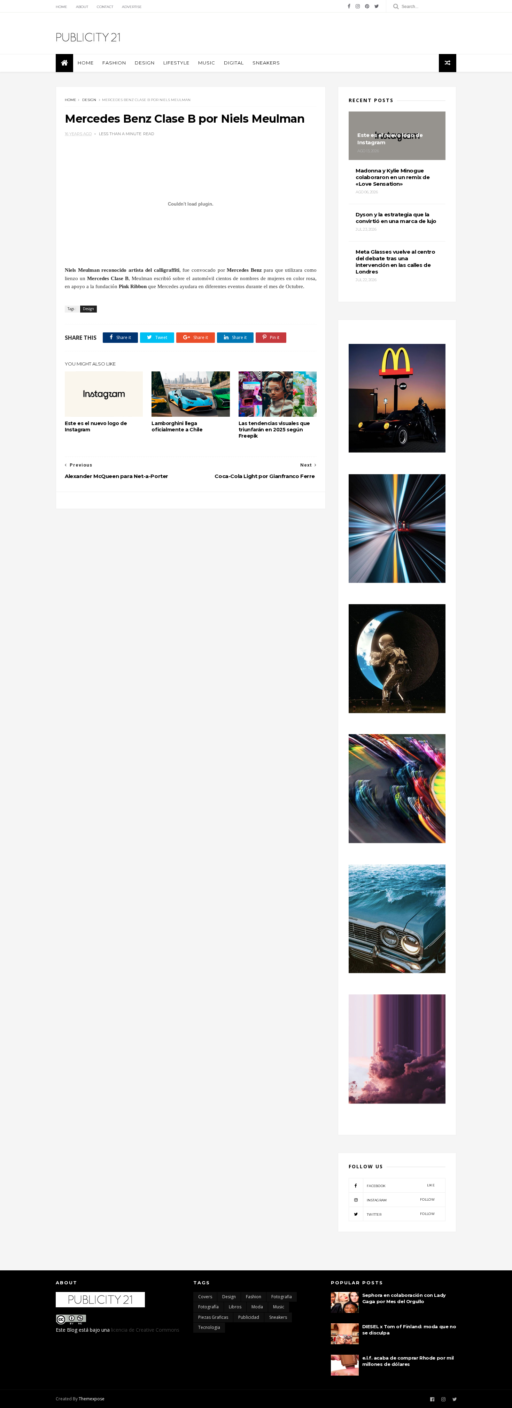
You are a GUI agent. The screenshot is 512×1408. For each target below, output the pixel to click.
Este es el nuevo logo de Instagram (96, 426)
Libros (235, 1307)
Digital (234, 63)
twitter (401, 1214)
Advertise (132, 7)
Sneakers (266, 63)
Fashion (114, 63)
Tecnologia (209, 1327)
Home (61, 7)
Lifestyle (176, 63)
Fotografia (281, 1297)
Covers (205, 1297)
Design (145, 63)
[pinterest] (367, 6)
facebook (401, 1185)
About (82, 7)
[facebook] (349, 6)
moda (257, 1307)
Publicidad (248, 1317)
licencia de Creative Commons (145, 1329)
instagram (401, 1200)
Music (206, 63)
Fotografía (208, 1307)
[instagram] (358, 6)
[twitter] (376, 6)
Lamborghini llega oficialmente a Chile (177, 426)
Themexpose (91, 1399)
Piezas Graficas (213, 1317)
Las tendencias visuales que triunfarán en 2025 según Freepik (274, 429)
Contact (105, 7)
